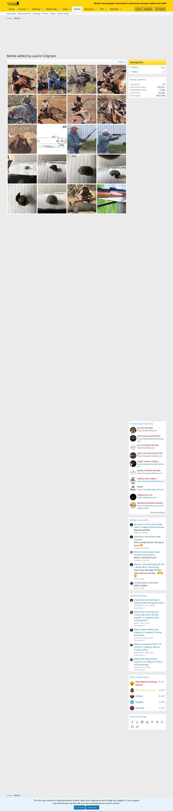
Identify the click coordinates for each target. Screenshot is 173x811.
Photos (45, 13)
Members (114, 9)
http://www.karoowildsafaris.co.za (150, 481)
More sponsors (158, 512)
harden (140, 702)
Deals (65, 9)
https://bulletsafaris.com (147, 430)
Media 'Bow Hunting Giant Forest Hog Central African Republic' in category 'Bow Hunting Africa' (146, 616)
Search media (63, 13)
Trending (36, 9)
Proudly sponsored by (141, 423)
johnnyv (140, 707)
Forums (22, 9)
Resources (89, 9)
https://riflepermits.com (147, 497)
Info (102, 9)
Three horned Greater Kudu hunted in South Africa (146, 553)
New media (11, 13)
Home (11, 9)
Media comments (139, 520)
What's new (51, 9)
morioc (139, 696)
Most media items (139, 677)
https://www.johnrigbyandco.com (150, 489)
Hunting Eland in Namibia (146, 582)
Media (77, 9)
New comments (24, 13)
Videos (53, 13)
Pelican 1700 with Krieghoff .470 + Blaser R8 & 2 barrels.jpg (149, 565)
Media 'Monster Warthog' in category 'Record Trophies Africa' (149, 601)
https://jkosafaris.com (146, 448)
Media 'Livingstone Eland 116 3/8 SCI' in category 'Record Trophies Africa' (147, 647)
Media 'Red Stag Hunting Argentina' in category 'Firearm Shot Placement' (148, 661)
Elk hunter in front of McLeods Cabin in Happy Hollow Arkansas (149, 525)
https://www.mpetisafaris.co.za (149, 456)
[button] (28, 9)
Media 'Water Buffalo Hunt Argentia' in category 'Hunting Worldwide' (148, 632)
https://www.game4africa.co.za (149, 473)
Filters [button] (121, 61)
